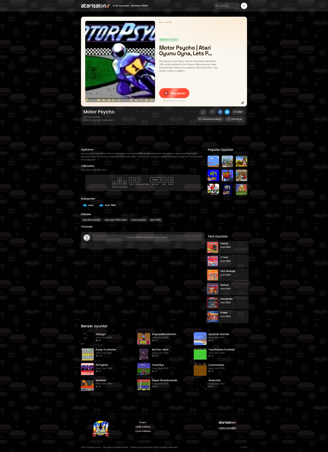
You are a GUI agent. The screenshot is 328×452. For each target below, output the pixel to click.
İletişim (142, 422)
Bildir (239, 111)
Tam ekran (236, 119)
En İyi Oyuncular (121, 5)
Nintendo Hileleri (139, 5)
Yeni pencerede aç (211, 119)
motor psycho (138, 219)
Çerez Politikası (143, 431)
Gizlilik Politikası (143, 426)
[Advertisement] (164, 133)
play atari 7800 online (116, 219)
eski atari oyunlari (91, 219)
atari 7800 (155, 219)
